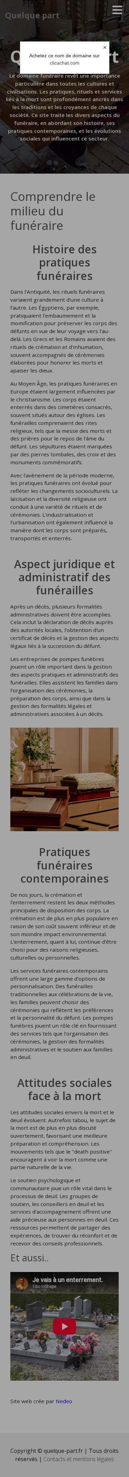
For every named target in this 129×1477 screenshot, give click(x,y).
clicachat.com (64, 63)
